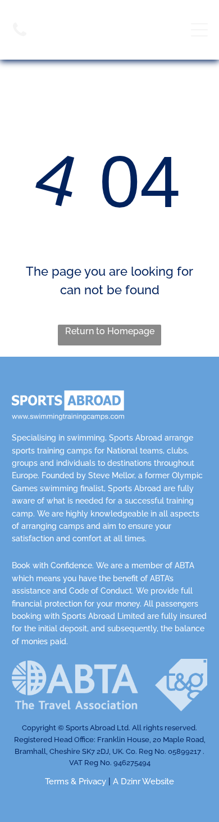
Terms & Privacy (75, 781)
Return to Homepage (109, 331)
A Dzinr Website (143, 781)
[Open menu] (199, 29)
